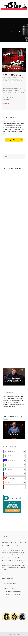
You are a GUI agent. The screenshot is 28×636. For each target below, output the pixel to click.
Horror (17, 550)
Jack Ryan (6, 552)
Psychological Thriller (7, 560)
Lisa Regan (10, 554)
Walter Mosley (4, 569)
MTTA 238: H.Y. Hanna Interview (12, 594)
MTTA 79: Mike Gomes (12, 75)
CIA (5, 548)
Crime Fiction (15, 548)
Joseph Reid (20, 552)
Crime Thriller (21, 548)
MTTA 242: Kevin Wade (10, 583)
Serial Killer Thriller (18, 560)
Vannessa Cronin (23, 567)
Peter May (12, 557)
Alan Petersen (14, 77)
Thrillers (18, 567)
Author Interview (14, 542)
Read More (6, 103)
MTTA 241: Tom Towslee (10, 586)
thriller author (4, 565)
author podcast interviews (13, 545)
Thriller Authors (4, 567)
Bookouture (19, 545)
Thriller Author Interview (10, 565)
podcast (18, 557)
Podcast (5, 82)
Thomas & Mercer (9, 563)
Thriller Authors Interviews (12, 567)
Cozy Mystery (9, 548)
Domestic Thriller (7, 550)
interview (21, 550)
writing (8, 569)
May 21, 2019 (6, 77)
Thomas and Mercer (16, 563)
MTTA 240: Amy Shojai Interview (12, 588)
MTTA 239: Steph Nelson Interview (12, 591)
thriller (22, 563)
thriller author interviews (20, 565)
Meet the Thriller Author (16, 554)
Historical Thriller (13, 550)
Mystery (9, 558)
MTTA (6, 557)
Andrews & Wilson (5, 542)
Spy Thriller (24, 560)
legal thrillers (6, 554)
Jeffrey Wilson (10, 552)
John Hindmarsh (15, 552)
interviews (3, 552)
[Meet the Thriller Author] (14, 6)
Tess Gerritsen (4, 563)
